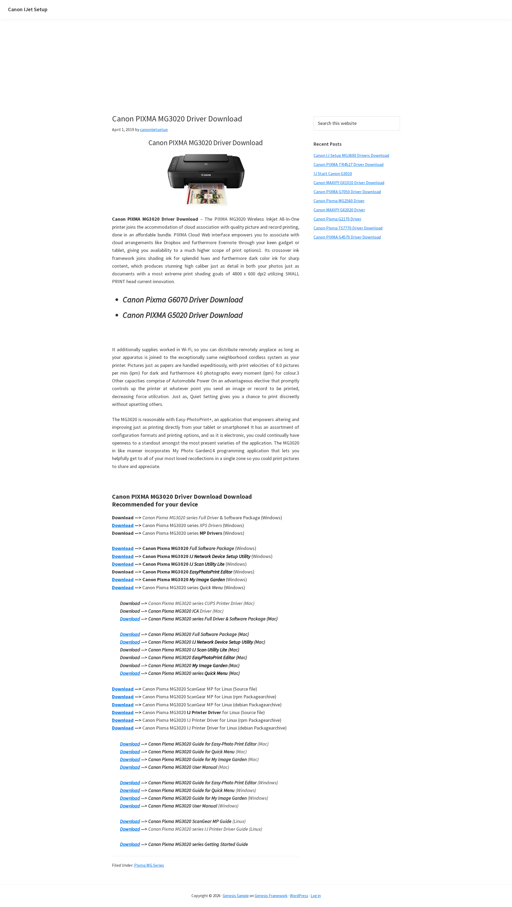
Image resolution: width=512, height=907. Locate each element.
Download (123, 525)
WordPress (299, 895)
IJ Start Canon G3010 (333, 173)
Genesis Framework (271, 895)
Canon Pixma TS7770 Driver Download (348, 228)
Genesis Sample (236, 895)
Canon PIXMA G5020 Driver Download (183, 315)
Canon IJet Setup (27, 9)
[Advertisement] (205, 74)
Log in (316, 895)
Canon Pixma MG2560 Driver (339, 200)
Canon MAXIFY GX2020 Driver (339, 209)
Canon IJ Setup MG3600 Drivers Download (351, 155)
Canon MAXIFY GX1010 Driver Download (349, 182)
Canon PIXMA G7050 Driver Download (347, 191)
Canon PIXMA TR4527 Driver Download (348, 164)
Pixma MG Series (149, 865)
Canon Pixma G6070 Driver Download (183, 299)
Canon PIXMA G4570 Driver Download (347, 237)
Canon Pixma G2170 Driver (337, 218)
